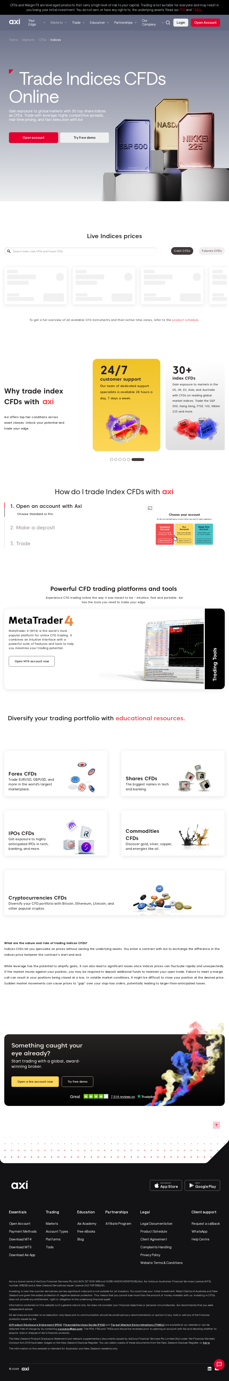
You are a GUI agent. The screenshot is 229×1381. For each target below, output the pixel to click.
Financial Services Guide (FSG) (84, 1324)
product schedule (185, 320)
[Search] (168, 22)
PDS (182, 10)
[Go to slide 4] (134, 459)
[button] (167, 22)
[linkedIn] (209, 1369)
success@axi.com (70, 1328)
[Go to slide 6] (143, 459)
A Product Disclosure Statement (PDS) (35, 1324)
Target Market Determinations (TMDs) (137, 1324)
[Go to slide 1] (116, 459)
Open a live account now (35, 1081)
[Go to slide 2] (125, 459)
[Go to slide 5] (138, 459)
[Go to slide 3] (130, 459)
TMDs (196, 10)
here (206, 1342)
